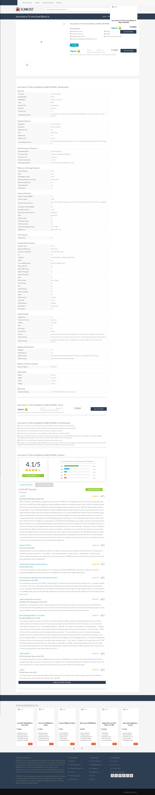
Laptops (72, 772)
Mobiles (72, 761)
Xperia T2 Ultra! (25, 545)
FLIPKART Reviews (26, 485)
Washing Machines (97, 765)
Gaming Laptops (75, 776)
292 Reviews (22, 492)
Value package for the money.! (30, 599)
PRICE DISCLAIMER (48, 2)
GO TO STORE (128, 50)
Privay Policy (116, 768)
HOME (104, 16)
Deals (93, 776)
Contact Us (115, 765)
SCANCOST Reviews (44, 485)
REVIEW (58, 2)
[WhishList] (64, 24)
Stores (74, 45)
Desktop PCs (74, 779)
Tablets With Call (75, 765)
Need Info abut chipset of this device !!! (34, 564)
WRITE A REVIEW (31, 475)
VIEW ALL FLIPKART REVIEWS (62, 682)
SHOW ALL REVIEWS (94, 489)
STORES (37, 2)
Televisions (94, 768)
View (30, 744)
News (93, 779)
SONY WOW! (25, 654)
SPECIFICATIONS (27, 2)
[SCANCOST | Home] (25, 9)
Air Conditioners (96, 761)
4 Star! (22, 670)
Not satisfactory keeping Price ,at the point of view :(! (39, 578)
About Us (115, 761)
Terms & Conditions (118, 772)
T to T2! (22, 496)
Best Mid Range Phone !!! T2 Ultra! (32, 615)
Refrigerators (95, 772)
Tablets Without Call (76, 768)
